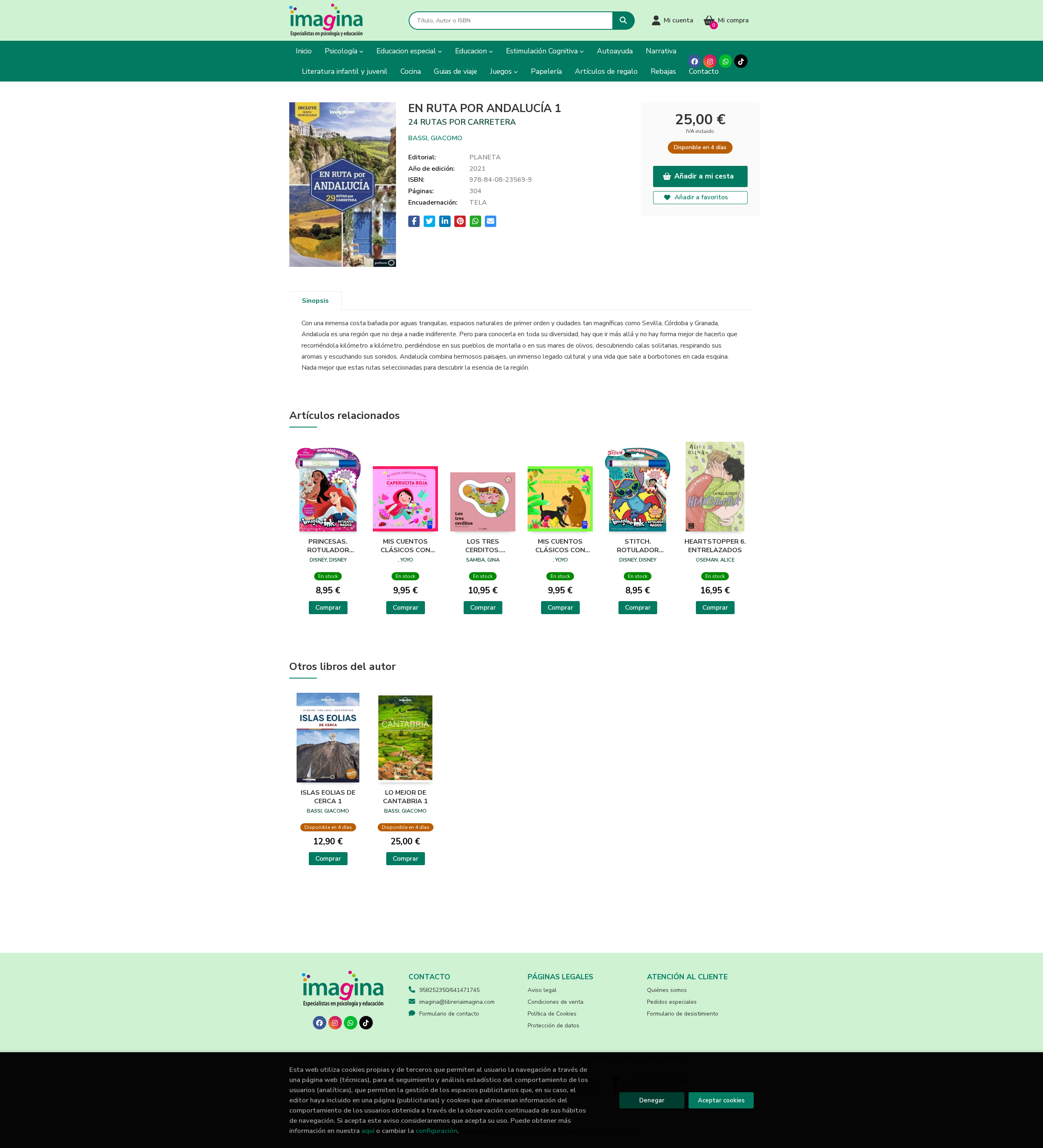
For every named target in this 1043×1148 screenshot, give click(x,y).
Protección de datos (553, 1025)
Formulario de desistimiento (682, 1014)
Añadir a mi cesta (704, 176)
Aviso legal (542, 990)
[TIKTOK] (741, 61)
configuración (436, 1130)
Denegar (652, 1100)
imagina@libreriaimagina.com (457, 1002)
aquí (367, 1130)
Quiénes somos (667, 990)
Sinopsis (315, 300)
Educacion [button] (472, 51)
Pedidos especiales (672, 1002)
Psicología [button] (342, 51)
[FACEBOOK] (694, 61)
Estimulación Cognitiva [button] (543, 51)
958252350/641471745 (449, 990)
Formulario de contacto (449, 1014)
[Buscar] (623, 20)
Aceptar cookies (721, 1100)
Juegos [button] (502, 71)
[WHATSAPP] (725, 61)
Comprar (328, 607)
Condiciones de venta (555, 1002)
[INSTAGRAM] (710, 61)
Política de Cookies (552, 1014)
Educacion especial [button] (407, 51)
